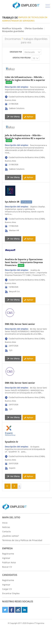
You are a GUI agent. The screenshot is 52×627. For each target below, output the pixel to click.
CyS (10, 350)
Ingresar (6, 558)
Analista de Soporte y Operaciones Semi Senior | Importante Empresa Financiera (24, 262)
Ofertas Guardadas (34, 28)
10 (34, 58)
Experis (12, 468)
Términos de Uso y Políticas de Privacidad (22, 540)
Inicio (4, 522)
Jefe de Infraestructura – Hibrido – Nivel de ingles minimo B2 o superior (25, 137)
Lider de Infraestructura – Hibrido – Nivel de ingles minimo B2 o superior (25, 78)
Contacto (6, 531)
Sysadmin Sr (11, 441)
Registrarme (8, 553)
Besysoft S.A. (14, 291)
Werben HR (14, 230)
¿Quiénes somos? (10, 535)
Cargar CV (7, 589)
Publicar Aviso (9, 562)
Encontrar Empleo (10, 593)
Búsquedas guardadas (13, 31)
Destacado (30, 52)
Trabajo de (10, 17)
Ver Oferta (15, 116)
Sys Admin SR (12, 201)
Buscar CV (7, 566)
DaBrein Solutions (16, 108)
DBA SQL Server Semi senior (20, 323)
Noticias (6, 527)
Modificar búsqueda (12, 28)
